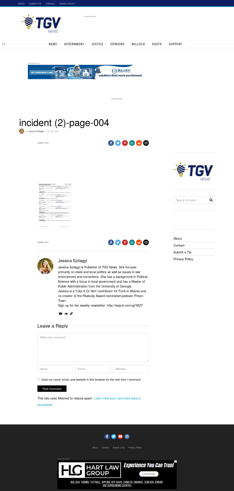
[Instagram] (127, 436)
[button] (3, 43)
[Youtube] (120, 436)
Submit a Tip (182, 252)
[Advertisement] (142, 25)
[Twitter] (113, 436)
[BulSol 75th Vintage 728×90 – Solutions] (86, 71)
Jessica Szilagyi (36, 131)
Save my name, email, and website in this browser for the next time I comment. (91, 379)
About (178, 238)
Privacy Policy (183, 259)
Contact (179, 245)
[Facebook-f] (107, 436)
